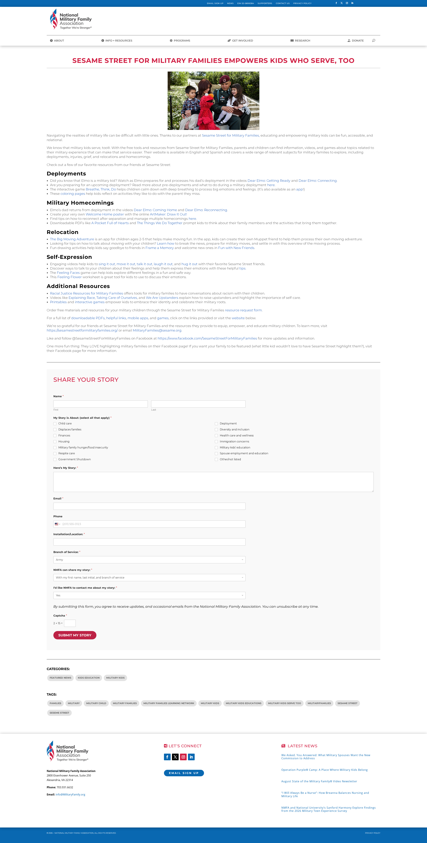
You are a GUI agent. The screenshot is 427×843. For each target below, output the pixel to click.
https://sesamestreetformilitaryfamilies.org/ (82, 330)
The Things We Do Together (159, 223)
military (74, 703)
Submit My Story (74, 635)
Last (153, 409)
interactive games (90, 302)
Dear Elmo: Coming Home (155, 210)
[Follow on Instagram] (347, 3)
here (271, 185)
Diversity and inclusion (234, 429)
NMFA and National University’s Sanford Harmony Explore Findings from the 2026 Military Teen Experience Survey (328, 809)
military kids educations (243, 703)
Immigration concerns (234, 441)
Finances (64, 435)
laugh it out (163, 264)
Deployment (228, 423)
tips (242, 268)
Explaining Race (82, 298)
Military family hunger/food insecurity (83, 447)
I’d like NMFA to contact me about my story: (85, 587)
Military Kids (115, 677)
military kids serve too (284, 703)
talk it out (144, 264)
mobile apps (138, 318)
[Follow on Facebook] (336, 3)
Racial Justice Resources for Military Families (86, 293)
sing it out (107, 264)
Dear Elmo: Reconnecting (206, 210)
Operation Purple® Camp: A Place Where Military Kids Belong (324, 770)
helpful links (116, 318)
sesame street (347, 703)
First (55, 409)
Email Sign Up (215, 3)
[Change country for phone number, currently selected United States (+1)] (57, 524)
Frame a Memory (159, 248)
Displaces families (69, 429)
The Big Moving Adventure (72, 239)
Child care (65, 423)
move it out (126, 264)
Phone (57, 516)
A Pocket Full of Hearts (110, 223)
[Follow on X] (342, 3)
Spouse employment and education (244, 453)
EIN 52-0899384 (245, 3)
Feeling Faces (68, 273)
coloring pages (73, 194)
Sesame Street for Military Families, (231, 135)
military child (96, 703)
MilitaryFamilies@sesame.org (157, 330)
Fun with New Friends (236, 248)
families (55, 703)
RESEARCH (302, 40)
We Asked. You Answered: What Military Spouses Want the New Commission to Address (325, 756)
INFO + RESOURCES (118, 40)
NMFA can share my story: (72, 570)
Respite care (66, 453)
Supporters (265, 3)
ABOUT (58, 40)
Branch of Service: (66, 552)
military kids (210, 703)
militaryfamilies (319, 703)
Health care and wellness (237, 435)
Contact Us (283, 3)
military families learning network (168, 703)
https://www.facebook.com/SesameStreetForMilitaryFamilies (207, 338)
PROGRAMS (181, 40)
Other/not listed (230, 459)
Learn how (165, 243)
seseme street (59, 712)
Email (58, 498)
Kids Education (89, 677)
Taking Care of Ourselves (116, 298)
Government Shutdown (74, 459)
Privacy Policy (302, 3)
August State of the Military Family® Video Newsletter (319, 781)
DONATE (357, 40)
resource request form (243, 310)
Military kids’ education (235, 447)
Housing (64, 441)
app (299, 189)
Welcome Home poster (105, 214)
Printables (58, 302)
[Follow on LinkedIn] (352, 3)
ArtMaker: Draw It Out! (168, 214)
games (163, 318)
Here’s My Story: (65, 467)
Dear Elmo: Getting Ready (269, 181)
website (238, 318)
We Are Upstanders (162, 298)
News (230, 3)
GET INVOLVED (242, 40)
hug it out (189, 264)
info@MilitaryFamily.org (70, 794)
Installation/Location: (69, 534)
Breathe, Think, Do (101, 189)
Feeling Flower (69, 277)
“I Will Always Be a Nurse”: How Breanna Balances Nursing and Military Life (325, 794)
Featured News (60, 677)
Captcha (60, 615)
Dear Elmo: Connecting (318, 181)
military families (125, 703)
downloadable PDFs (88, 318)
